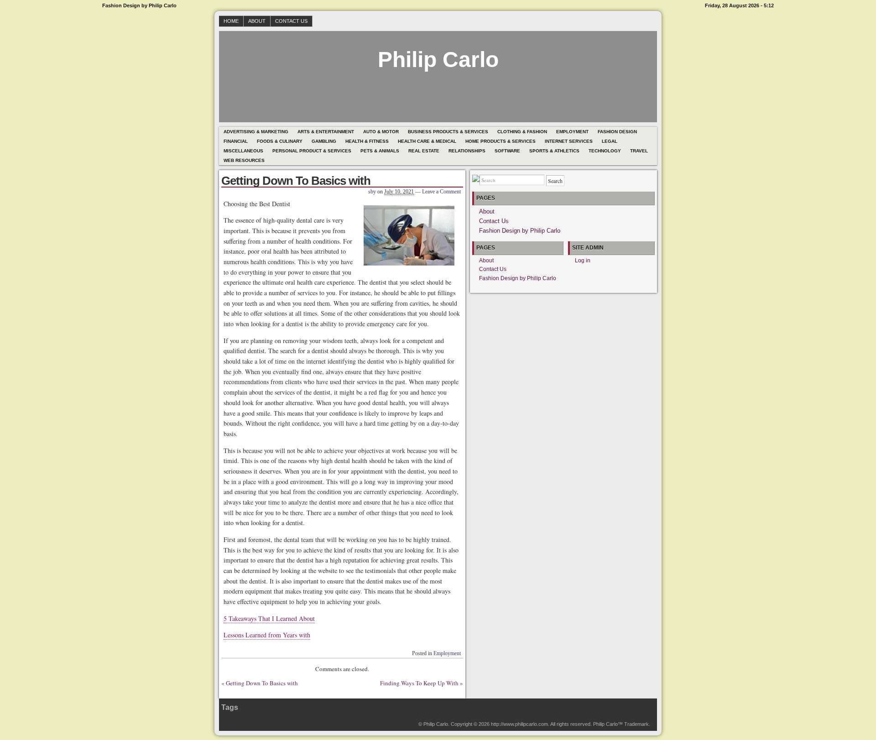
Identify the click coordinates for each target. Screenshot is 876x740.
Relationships (466, 150)
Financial (236, 141)
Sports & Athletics (554, 150)
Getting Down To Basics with (262, 683)
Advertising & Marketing (256, 131)
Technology (605, 150)
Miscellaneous (243, 150)
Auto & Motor (381, 131)
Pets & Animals (379, 150)
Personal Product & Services (311, 150)
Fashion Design (617, 131)
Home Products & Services (500, 141)
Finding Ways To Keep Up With (419, 683)
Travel (639, 150)
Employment (572, 131)
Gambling (324, 141)
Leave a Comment (441, 191)
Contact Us (291, 21)
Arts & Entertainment (325, 131)
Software (507, 150)
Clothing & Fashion (522, 131)
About (257, 21)
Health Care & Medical (427, 141)
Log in (582, 260)
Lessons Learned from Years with (267, 635)
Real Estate (423, 150)
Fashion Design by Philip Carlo (519, 230)
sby (372, 191)
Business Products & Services (448, 131)
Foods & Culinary (279, 141)
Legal (609, 141)
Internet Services (569, 141)
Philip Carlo (438, 59)
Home (231, 21)
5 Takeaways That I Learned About (269, 618)
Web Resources (244, 160)
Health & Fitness (367, 141)
